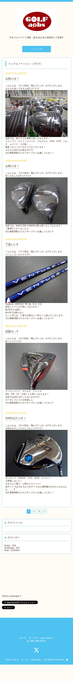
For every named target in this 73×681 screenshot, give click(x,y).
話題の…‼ (11, 331)
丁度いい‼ (11, 244)
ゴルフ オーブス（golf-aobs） (27, 659)
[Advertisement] (20, 574)
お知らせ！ (12, 78)
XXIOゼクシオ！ (15, 418)
